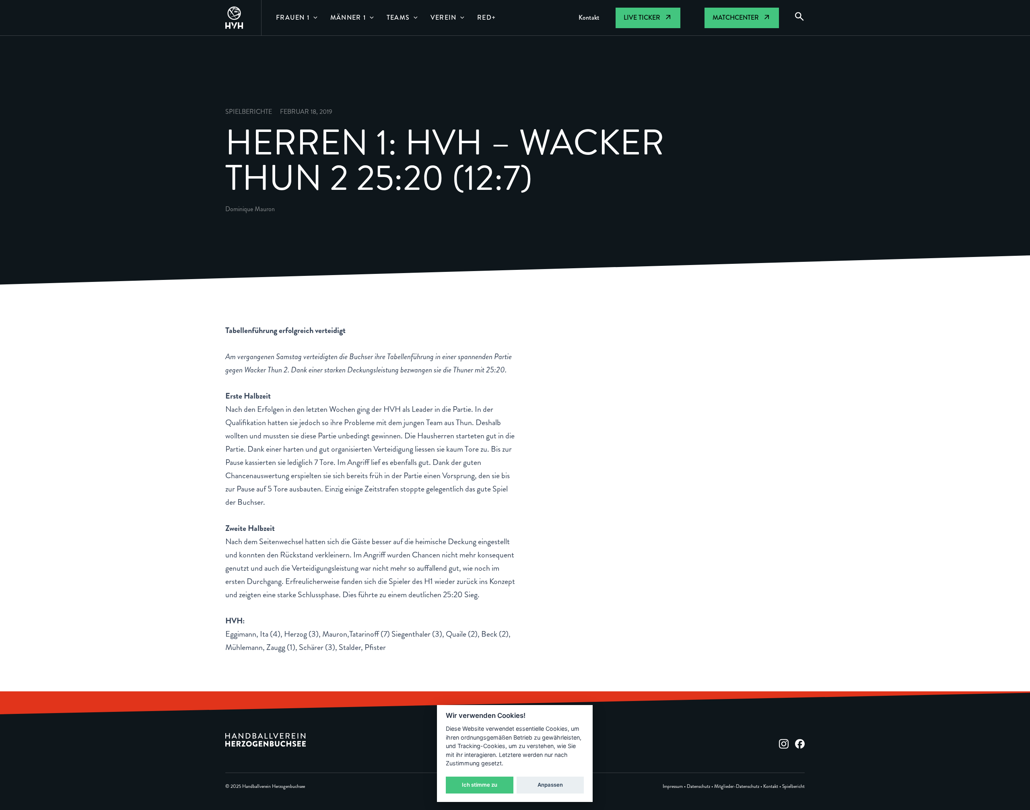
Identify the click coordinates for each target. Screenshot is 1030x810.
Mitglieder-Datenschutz (736, 786)
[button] (313, 18)
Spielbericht (793, 786)
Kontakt (770, 786)
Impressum (673, 786)
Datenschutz (698, 786)
